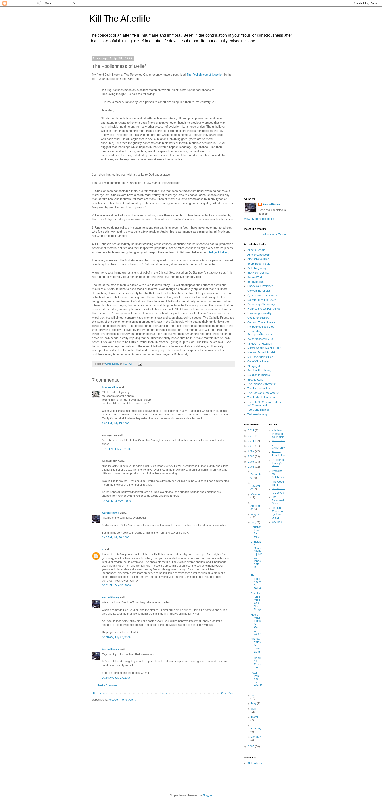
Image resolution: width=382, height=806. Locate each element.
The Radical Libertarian (261, 397)
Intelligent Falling (217, 252)
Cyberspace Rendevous (262, 295)
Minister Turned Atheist (261, 352)
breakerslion (110, 387)
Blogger (207, 795)
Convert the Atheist (258, 290)
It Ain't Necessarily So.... (261, 339)
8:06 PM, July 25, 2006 (115, 423)
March (255, 717)
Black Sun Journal (258, 272)
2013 (251, 430)
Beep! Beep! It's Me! (259, 263)
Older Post (227, 693)
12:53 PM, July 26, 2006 (116, 500)
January (256, 736)
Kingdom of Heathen (259, 343)
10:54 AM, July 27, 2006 (116, 677)
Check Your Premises (260, 286)
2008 (251, 456)
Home (164, 693)
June (254, 695)
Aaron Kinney (110, 512)
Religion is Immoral (259, 375)
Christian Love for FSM (256, 532)
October (256, 494)
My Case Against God (260, 357)
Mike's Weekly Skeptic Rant (263, 348)
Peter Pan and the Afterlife (256, 680)
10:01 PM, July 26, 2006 (116, 585)
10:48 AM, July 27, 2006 (116, 637)
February (255, 728)
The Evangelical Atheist (261, 384)
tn (103, 549)
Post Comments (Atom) (122, 699)
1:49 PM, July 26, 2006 (115, 537)
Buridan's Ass (255, 281)
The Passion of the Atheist (262, 393)
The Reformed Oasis (278, 500)
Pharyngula (254, 366)
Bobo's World (255, 277)
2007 (251, 461)
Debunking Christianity (261, 304)
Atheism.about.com (258, 254)
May (254, 703)
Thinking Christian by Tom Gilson (277, 512)
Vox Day (277, 522)
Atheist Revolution (258, 259)
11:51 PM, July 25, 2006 (116, 449)
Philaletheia (254, 763)
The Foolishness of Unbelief (204, 74)
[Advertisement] (261, 123)
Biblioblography (256, 268)
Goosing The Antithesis (261, 322)
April (254, 708)
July (254, 522)
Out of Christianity (258, 361)
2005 (251, 746)
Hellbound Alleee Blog (260, 326)
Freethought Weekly (259, 313)
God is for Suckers (258, 317)
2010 (251, 446)
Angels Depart (256, 250)
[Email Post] (140, 363)
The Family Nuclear (259, 388)
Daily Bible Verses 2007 (261, 299)
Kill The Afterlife (119, 18)
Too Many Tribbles (258, 409)
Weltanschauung (257, 414)
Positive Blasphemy (259, 370)
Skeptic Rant (255, 379)
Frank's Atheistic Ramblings (263, 308)
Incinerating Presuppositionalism (259, 333)
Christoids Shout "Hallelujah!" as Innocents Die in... (256, 556)
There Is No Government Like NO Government (265, 404)
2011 (251, 440)
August (255, 514)
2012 (251, 435)
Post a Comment (107, 685)
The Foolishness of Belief (256, 582)
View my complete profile (259, 218)
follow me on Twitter (274, 234)
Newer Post (100, 693)
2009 (251, 451)
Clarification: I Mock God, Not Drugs (256, 601)
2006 (251, 466)
